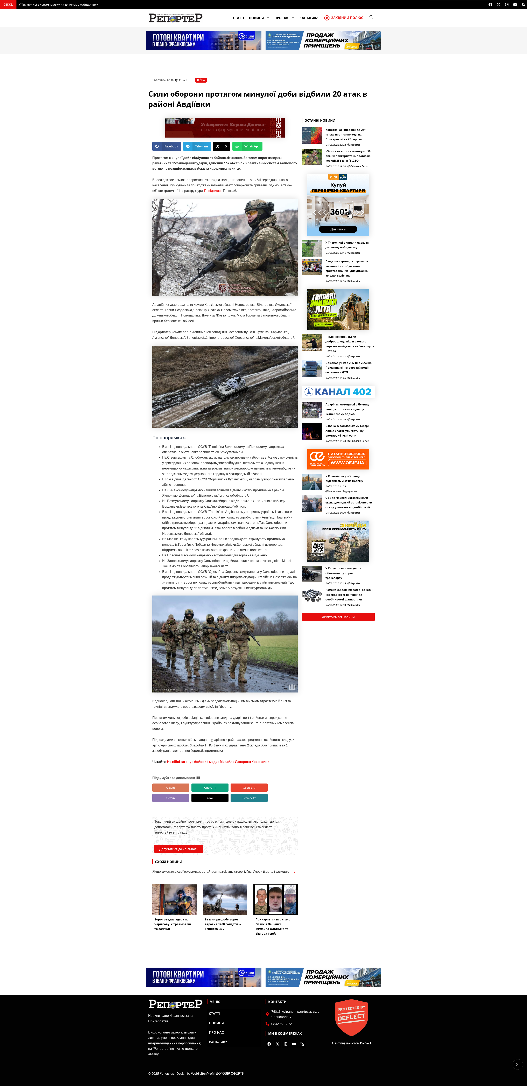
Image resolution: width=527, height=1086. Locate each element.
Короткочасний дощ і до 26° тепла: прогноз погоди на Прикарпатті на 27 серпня (345, 134)
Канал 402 (309, 18)
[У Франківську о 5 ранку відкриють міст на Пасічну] (312, 482)
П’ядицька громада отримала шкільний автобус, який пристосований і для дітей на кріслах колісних (346, 268)
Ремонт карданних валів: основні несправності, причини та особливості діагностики (349, 594)
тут (294, 871)
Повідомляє (212, 191)
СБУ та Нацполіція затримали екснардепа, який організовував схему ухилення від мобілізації (348, 502)
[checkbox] (518, 1064)
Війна (201, 80)
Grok (210, 798)
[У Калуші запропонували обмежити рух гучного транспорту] (312, 574)
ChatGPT (210, 787)
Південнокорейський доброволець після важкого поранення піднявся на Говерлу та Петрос (349, 344)
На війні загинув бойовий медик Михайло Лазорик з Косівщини (218, 762)
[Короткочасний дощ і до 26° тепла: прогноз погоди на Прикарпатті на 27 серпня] (312, 135)
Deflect (365, 1043)
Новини (256, 18)
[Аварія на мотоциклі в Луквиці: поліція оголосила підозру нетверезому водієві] (312, 410)
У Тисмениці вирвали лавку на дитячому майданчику (347, 245)
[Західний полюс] (327, 18)
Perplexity (249, 798)
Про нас (281, 18)
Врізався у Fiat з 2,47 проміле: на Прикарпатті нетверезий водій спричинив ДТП (348, 367)
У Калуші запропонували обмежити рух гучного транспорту (343, 572)
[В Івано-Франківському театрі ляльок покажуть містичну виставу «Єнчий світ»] (312, 431)
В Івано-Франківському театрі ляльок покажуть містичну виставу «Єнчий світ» (347, 430)
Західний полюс (347, 17)
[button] (166, 146)
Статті (238, 18)
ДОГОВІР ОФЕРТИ (230, 1073)
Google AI (249, 787)
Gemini (171, 798)
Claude (170, 787)
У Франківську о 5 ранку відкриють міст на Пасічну (344, 478)
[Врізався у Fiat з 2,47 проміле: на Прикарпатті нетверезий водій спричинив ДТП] (312, 368)
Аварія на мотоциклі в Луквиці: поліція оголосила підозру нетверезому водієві (347, 409)
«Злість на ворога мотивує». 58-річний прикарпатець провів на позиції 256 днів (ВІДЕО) (348, 155)
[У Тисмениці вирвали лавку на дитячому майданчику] (312, 248)
